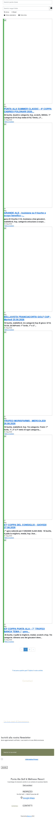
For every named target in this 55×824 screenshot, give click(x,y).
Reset (14, 12)
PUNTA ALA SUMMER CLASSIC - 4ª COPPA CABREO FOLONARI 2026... (28, 110)
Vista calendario (10, 15)
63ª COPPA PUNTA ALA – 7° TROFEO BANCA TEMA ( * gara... (24, 630)
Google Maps (29, 798)
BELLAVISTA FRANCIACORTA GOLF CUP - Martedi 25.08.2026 (27, 318)
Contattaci (15, 806)
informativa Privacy (31, 759)
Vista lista (23, 15)
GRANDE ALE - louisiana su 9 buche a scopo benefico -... (25, 214)
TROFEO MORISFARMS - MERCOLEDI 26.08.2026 (25, 422)
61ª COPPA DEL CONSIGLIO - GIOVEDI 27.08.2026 (25, 526)
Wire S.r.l (29, 816)
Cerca (7, 12)
